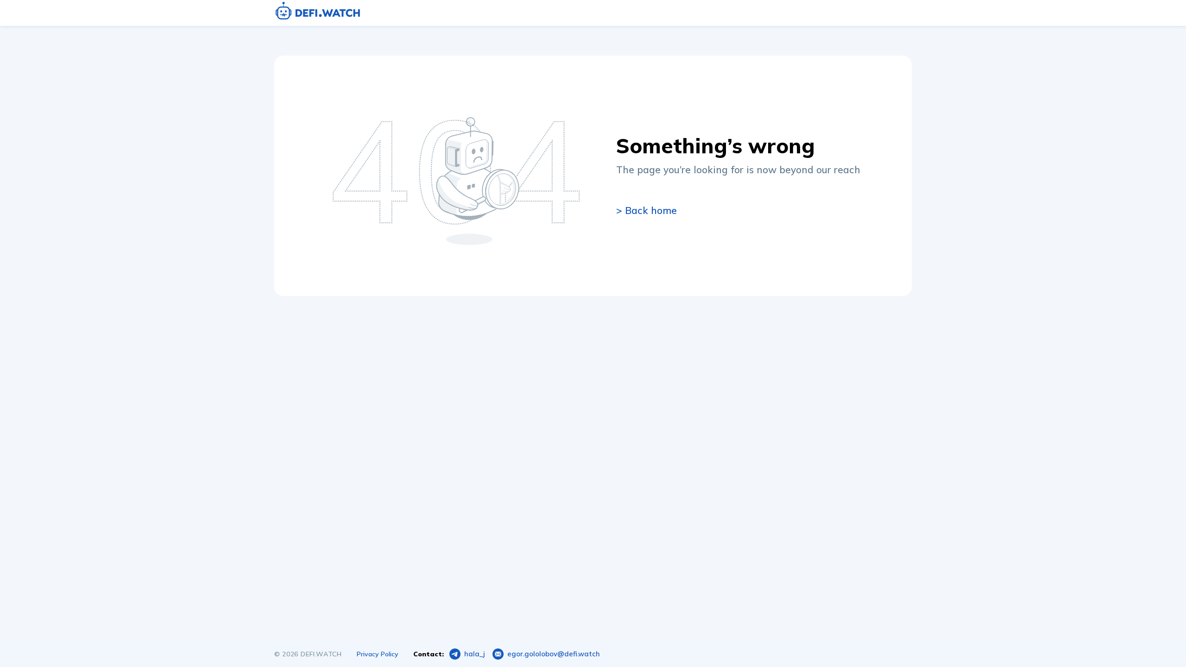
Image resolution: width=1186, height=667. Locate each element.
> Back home (646, 210)
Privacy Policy (377, 654)
